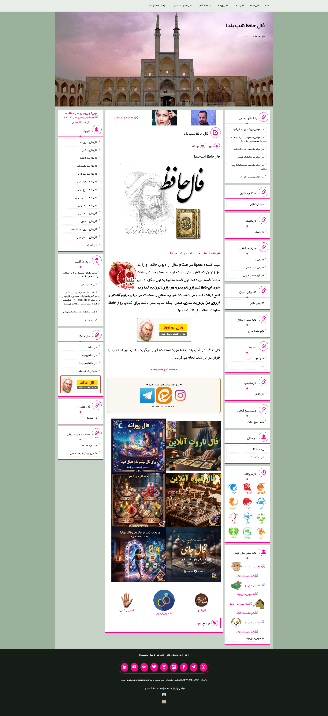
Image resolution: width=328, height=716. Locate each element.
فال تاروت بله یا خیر (87, 237)
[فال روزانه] (138, 446)
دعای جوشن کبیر (255, 358)
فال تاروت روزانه (88, 142)
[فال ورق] (138, 555)
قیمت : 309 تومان (81, 117)
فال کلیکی (259, 394)
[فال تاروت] (193, 446)
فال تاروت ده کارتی (87, 213)
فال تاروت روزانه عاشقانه (84, 229)
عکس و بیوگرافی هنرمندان (83, 453)
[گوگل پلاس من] (144, 667)
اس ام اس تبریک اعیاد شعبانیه (248, 148)
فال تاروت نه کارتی (87, 205)
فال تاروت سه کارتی (87, 173)
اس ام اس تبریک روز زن (252, 176)
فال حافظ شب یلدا (245, 25)
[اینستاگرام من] (174, 667)
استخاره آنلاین (205, 5)
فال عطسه (92, 417)
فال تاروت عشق (89, 221)
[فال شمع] (138, 501)
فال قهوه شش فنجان (253, 275)
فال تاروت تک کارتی (87, 165)
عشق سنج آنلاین (256, 421)
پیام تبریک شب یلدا (87, 371)
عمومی (198, 623)
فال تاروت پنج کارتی (87, 189)
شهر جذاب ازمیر (89, 284)
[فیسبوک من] (184, 667)
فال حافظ (254, 5)
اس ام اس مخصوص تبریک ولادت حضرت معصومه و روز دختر (249, 139)
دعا (262, 366)
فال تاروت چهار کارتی (86, 181)
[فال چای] (193, 555)
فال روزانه (223, 5)
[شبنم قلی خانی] (126, 118)
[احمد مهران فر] (203, 118)
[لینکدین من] (124, 667)
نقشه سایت (149, 688)
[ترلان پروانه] (164, 118)
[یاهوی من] (203, 667)
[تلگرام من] (193, 667)
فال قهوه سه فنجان (254, 267)
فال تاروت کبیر (89, 149)
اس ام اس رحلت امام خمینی (250, 156)
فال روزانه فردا (89, 445)
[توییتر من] (154, 667)
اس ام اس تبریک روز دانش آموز (248, 129)
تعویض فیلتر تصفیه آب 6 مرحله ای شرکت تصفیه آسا (81, 274)
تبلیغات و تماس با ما (157, 5)
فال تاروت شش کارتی (86, 197)
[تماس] (164, 667)
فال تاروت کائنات (88, 157)
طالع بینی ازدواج (256, 330)
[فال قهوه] (193, 501)
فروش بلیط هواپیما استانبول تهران (80, 311)
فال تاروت (239, 5)
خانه (267, 5)
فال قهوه (259, 259)
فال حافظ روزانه (89, 355)
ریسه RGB (258, 449)
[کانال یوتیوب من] (134, 667)
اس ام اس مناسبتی (182, 5)
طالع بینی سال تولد (254, 638)
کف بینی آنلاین (257, 303)
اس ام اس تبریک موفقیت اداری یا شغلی (249, 166)
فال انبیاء (259, 231)
